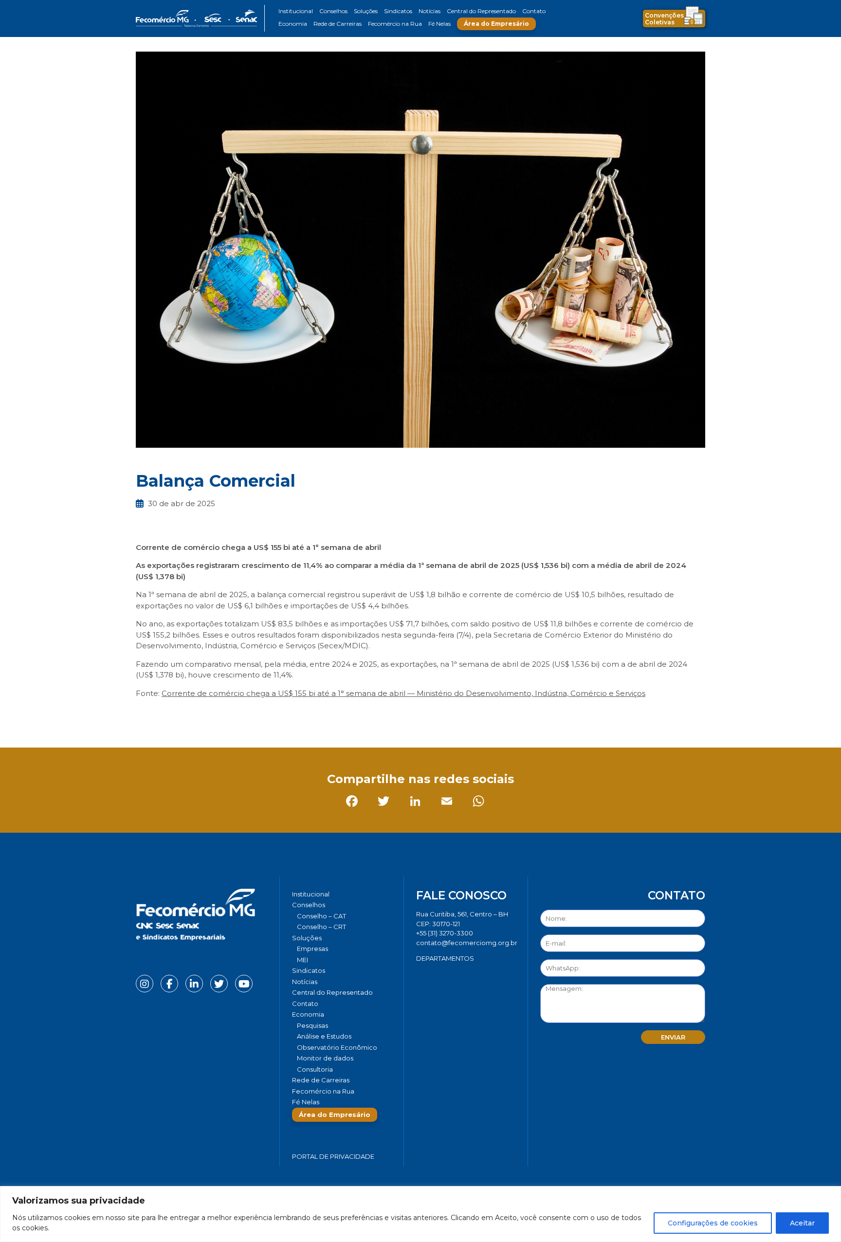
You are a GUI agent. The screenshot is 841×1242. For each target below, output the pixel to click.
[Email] (240, 715)
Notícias (429, 11)
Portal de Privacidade (333, 1156)
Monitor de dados (325, 1058)
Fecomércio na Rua (395, 23)
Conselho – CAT (321, 916)
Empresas (312, 948)
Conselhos (333, 11)
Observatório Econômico (337, 1047)
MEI (302, 960)
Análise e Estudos (324, 1036)
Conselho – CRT (321, 927)
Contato (534, 11)
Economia (292, 23)
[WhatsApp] (271, 715)
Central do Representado (481, 11)
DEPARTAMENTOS (445, 958)
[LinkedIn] (208, 715)
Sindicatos (398, 11)
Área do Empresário (496, 23)
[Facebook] (145, 715)
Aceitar (802, 1223)
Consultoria (315, 1069)
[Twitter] (176, 715)
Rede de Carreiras (337, 23)
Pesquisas (312, 1025)
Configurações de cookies (713, 1223)
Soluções (366, 11)
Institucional (295, 11)
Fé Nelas (439, 23)
